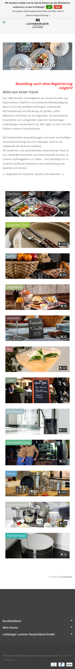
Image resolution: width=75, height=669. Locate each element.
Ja (49, 7)
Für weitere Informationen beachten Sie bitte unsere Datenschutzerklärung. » (38, 13)
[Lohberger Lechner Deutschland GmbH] (43, 23)
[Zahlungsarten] (53, 664)
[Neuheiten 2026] (37, 56)
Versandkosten (66, 577)
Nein (58, 7)
